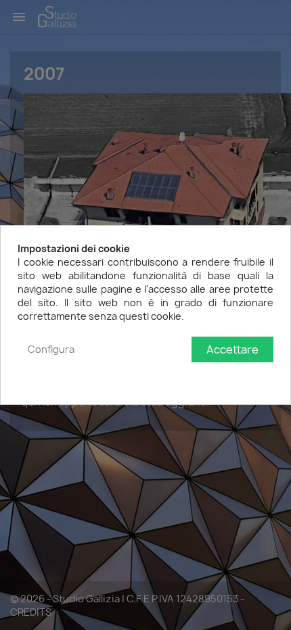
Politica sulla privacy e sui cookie (199, 376)
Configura (51, 349)
